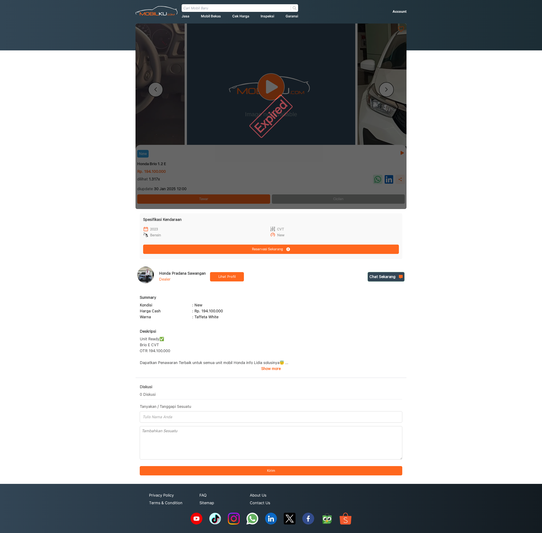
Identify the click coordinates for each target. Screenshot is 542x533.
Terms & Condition (166, 503)
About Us (258, 495)
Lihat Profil (227, 277)
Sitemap (206, 503)
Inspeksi (267, 16)
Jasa (185, 16)
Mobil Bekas (211, 16)
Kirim (271, 471)
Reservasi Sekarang (267, 249)
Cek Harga (240, 16)
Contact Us (260, 503)
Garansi (292, 16)
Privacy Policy (161, 495)
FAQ (203, 495)
